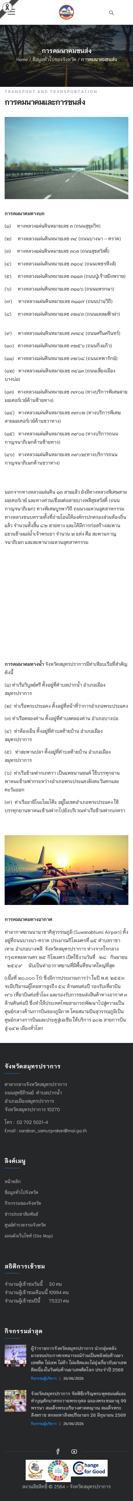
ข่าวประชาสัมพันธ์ (21, 1214)
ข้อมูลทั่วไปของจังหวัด (54, 59)
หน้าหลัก (13, 1181)
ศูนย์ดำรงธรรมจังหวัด (25, 1224)
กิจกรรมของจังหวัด (23, 1203)
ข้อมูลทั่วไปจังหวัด (21, 1192)
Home (22, 59)
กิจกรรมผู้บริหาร (44, 1378)
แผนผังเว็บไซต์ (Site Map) (29, 1235)
